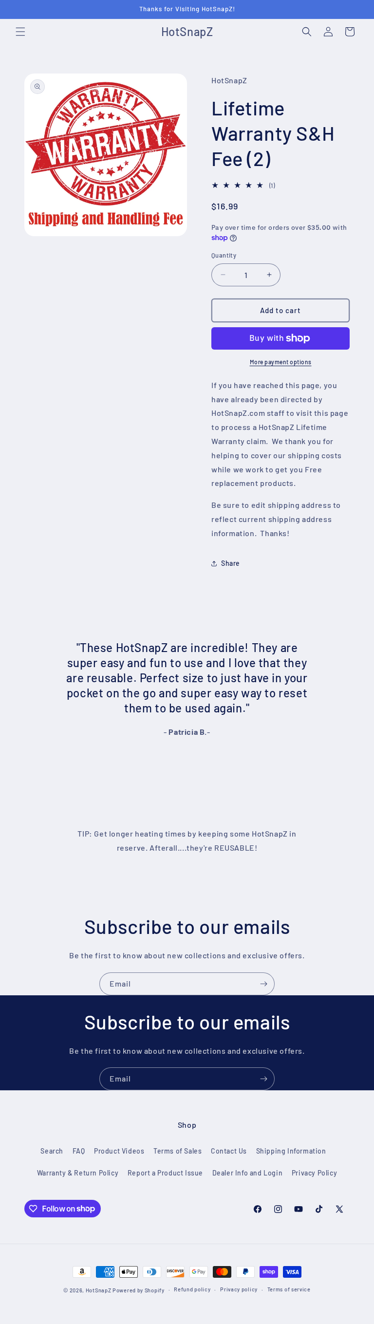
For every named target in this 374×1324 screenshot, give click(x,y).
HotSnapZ (99, 1290)
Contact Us (229, 1151)
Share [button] (230, 563)
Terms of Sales (177, 1151)
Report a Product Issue (165, 1173)
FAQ (79, 1151)
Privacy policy (239, 1289)
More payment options (281, 361)
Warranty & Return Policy (77, 1173)
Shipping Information (291, 1151)
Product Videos (119, 1151)
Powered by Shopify (138, 1290)
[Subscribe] (263, 983)
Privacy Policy (314, 1173)
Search (51, 1151)
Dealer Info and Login (247, 1173)
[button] (20, 31)
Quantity (223, 255)
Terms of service (289, 1289)
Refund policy (192, 1289)
